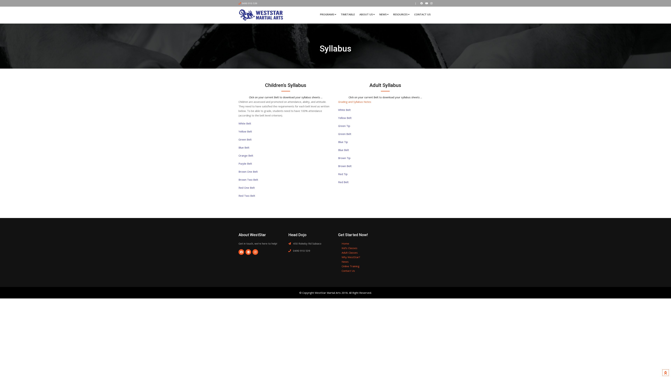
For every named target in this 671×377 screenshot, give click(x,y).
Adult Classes (350, 252)
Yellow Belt (245, 131)
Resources (400, 14)
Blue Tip (343, 142)
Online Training (350, 266)
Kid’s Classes (349, 248)
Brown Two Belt (248, 179)
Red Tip (343, 174)
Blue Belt (244, 147)
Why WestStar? (351, 257)
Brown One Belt (248, 171)
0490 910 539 (249, 3)
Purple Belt (245, 163)
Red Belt (343, 182)
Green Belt (245, 139)
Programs (327, 14)
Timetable (348, 14)
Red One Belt (247, 187)
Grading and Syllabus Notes (354, 102)
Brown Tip (344, 158)
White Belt (245, 123)
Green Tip (344, 126)
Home (345, 243)
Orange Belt (246, 155)
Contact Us (422, 14)
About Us (366, 14)
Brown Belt (345, 166)
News (383, 14)
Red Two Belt (247, 195)
